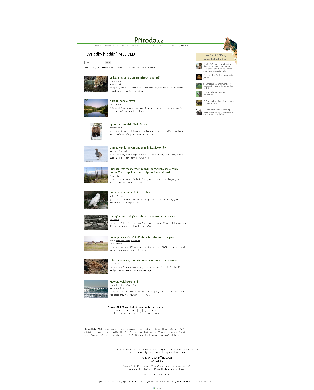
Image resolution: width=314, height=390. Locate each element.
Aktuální (87, 332)
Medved (101, 329)
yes (141, 335)
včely (103, 335)
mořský (125, 332)
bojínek (151, 329)
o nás (172, 45)
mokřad (116, 332)
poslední (149, 313)
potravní (112, 335)
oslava (146, 335)
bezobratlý (144, 329)
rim (120, 329)
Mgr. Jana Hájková (117, 288)
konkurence (153, 335)
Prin (104, 332)
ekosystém (131, 329)
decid (146, 332)
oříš (158, 332)
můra (168, 332)
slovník (145, 45)
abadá (167, 329)
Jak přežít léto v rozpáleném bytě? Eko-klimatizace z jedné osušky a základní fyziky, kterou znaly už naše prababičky (217, 67)
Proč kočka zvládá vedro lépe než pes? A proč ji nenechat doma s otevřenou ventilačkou (218, 112)
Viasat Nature (115, 176)
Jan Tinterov (114, 220)
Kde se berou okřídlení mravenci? (214, 93)
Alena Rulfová (115, 84)
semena (99, 332)
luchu (163, 332)
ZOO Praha (135, 241)
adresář (135, 45)
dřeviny (173, 329)
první (138, 313)
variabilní (88, 335)
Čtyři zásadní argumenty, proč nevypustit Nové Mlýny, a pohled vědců (218, 86)
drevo (135, 332)
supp (122, 335)
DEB (162, 329)
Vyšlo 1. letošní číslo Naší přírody (128, 124)
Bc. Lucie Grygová (116, 196)
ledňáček (167, 335)
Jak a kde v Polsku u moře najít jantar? (218, 76)
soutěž (182, 335)
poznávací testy (111, 45)
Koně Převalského (123, 241)
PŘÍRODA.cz (165, 357)
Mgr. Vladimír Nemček (118, 151)
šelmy (118, 81)
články (98, 45)
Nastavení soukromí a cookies (157, 374)
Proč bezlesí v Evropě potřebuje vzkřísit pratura (218, 102)
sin (107, 335)
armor (161, 335)
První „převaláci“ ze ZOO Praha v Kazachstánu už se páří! (142, 237)
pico (117, 335)
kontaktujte (179, 352)
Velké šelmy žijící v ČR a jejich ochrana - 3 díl (135, 77)
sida (154, 332)
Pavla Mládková (116, 128)
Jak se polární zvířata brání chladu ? (130, 192)
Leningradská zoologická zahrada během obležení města (142, 216)
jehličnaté (180, 329)
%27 (124, 329)
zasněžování (180, 332)
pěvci (173, 332)
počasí (133, 285)
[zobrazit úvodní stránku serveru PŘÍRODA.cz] (157, 40)
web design (174, 369)
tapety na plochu (159, 45)
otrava (140, 332)
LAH (130, 332)
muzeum (114, 329)
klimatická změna (123, 285)
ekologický (175, 335)
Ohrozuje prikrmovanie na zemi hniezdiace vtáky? (139, 147)
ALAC (131, 335)
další (154, 310)
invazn (109, 332)
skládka (136, 335)
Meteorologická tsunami (124, 281)
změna (107, 329)
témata (125, 45)
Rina (126, 335)
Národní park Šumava (122, 100)
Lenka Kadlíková (116, 105)
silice (150, 332)
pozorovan (96, 335)
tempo (157, 329)
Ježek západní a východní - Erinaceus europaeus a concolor (143, 260)
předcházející (131, 310)
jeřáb (93, 332)
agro (137, 329)
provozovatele (183, 349)
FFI (120, 332)
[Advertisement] (157, 17)
